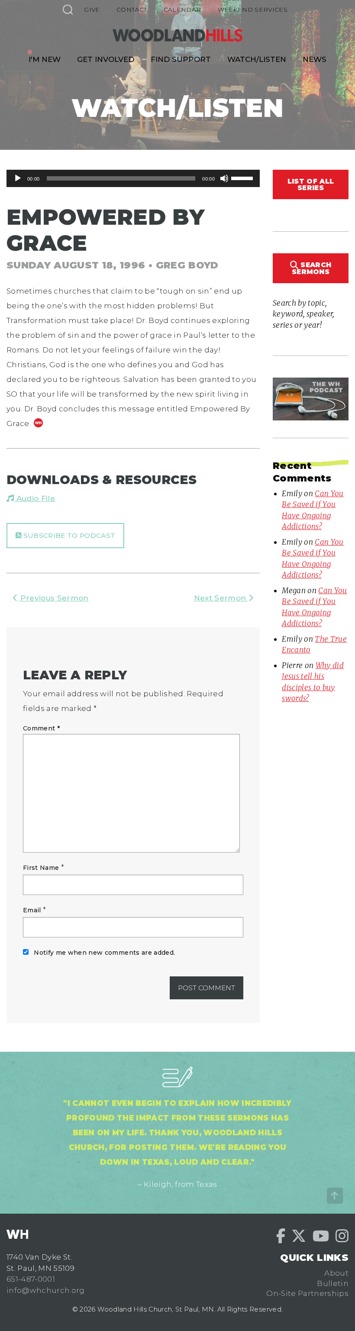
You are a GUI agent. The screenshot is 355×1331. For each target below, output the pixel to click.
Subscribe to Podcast (68, 535)
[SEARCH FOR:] (67, 9)
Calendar (182, 9)
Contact (131, 9)
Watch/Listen (256, 59)
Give (92, 9)
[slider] (243, 177)
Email (32, 910)
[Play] (17, 178)
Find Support (181, 59)
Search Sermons (311, 268)
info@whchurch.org (45, 1290)
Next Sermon (221, 598)
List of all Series (310, 184)
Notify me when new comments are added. (104, 952)
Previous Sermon (53, 598)
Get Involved (105, 59)
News (314, 59)
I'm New (45, 59)
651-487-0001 (30, 1279)
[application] (133, 178)
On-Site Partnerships (307, 1293)
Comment (41, 728)
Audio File (34, 498)
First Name (41, 868)
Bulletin (333, 1283)
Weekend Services (252, 9)
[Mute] (224, 178)
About (336, 1273)
